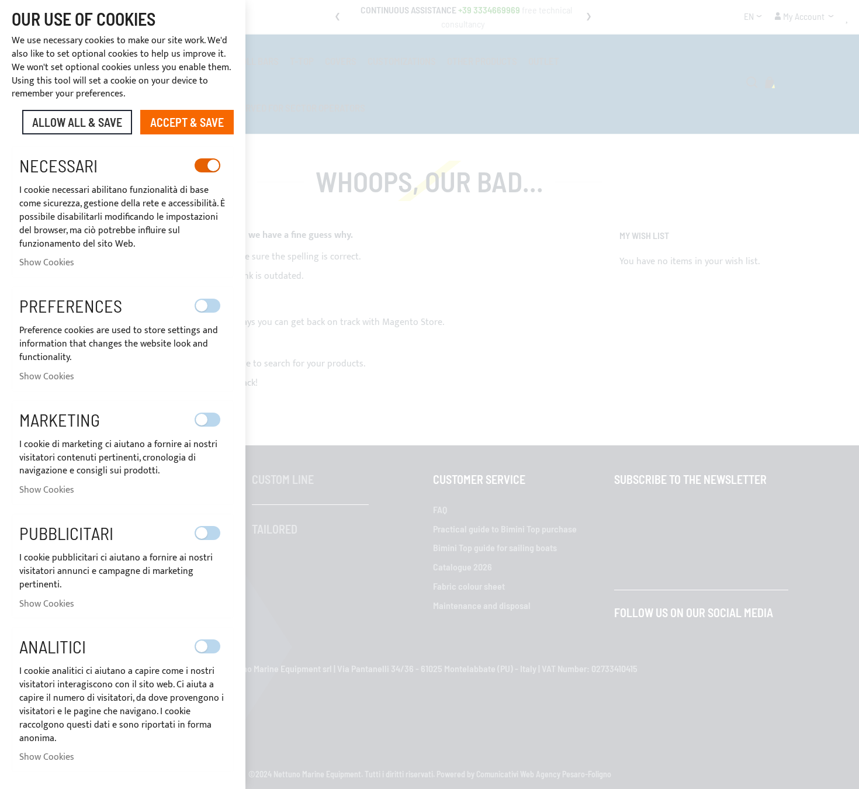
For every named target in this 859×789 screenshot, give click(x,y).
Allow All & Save (77, 122)
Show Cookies (46, 263)
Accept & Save (187, 122)
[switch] (207, 165)
